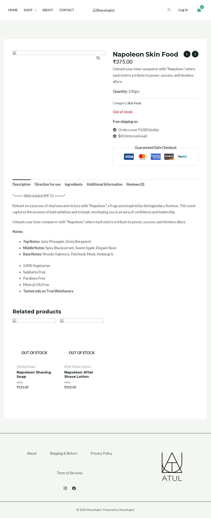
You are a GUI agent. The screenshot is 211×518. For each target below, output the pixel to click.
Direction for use (48, 184)
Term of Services (70, 473)
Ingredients (74, 184)
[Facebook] (74, 488)
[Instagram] (65, 488)
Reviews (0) (135, 184)
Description (21, 184)
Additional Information (104, 184)
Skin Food (134, 103)
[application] (34, 10)
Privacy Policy (101, 453)
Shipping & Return (63, 453)
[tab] (21, 184)
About (32, 453)
